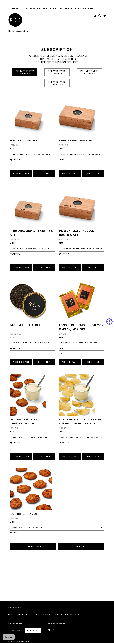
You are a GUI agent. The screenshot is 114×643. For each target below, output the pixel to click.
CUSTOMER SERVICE (43, 614)
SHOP (15, 8)
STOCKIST (75, 614)
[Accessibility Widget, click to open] (109, 321)
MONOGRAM (27, 8)
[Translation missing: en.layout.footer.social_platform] (49, 630)
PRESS (68, 8)
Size (12, 149)
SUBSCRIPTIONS (84, 8)
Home (11, 31)
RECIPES (42, 8)
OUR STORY (55, 8)
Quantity (15, 159)
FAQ (66, 614)
